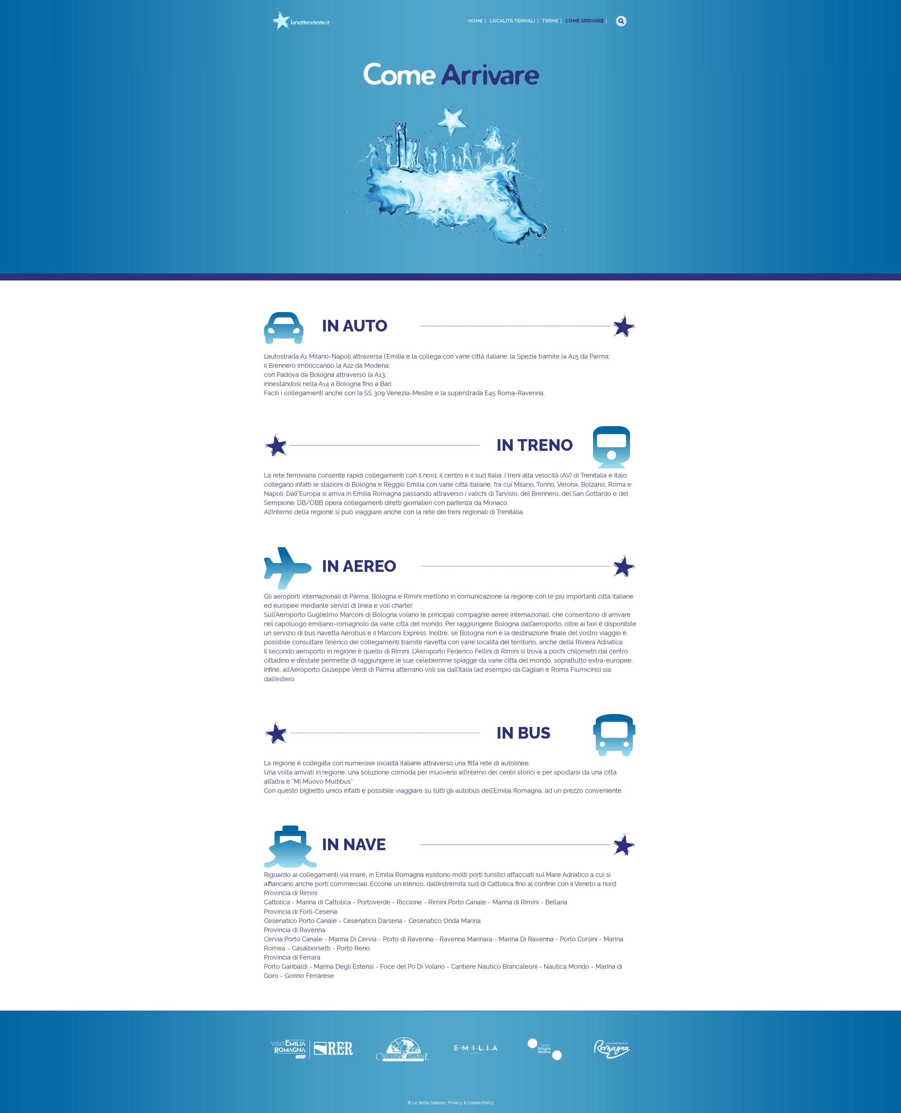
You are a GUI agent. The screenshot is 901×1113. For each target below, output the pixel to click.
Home (475, 21)
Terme (550, 21)
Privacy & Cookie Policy (471, 1103)
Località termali (512, 21)
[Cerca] (621, 21)
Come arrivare (584, 21)
